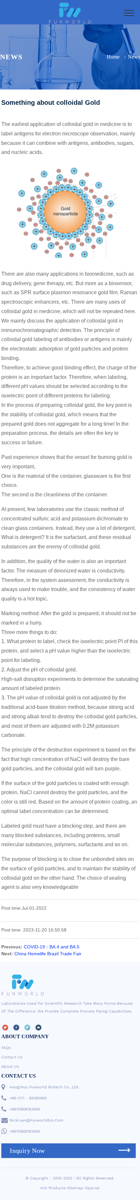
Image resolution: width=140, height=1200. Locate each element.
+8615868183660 (24, 1109)
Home (113, 57)
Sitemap (75, 1188)
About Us (10, 1066)
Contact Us (11, 1057)
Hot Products (52, 1188)
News (134, 57)
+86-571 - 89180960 (28, 1098)
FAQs (6, 1047)
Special (92, 1188)
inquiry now (27, 1150)
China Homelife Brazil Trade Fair (47, 953)
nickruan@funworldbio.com (36, 1120)
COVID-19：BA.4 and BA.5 (51, 946)
